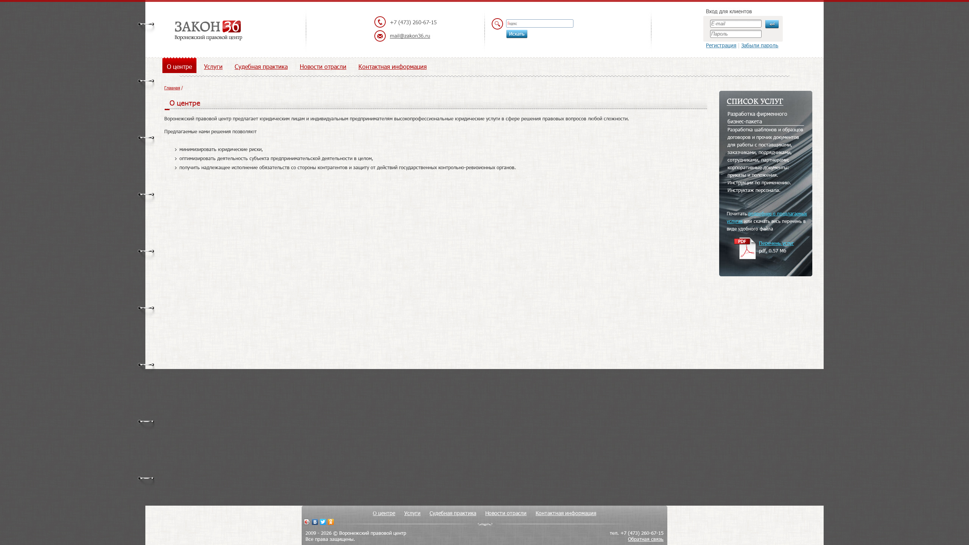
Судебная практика (261, 66)
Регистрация (721, 45)
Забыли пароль (759, 45)
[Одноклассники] (331, 522)
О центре (179, 66)
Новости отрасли (323, 66)
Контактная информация (392, 66)
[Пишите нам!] (405, 36)
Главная (172, 87)
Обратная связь (646, 539)
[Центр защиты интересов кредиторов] (208, 31)
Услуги (213, 66)
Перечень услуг (776, 243)
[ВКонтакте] (315, 522)
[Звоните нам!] (405, 22)
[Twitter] (323, 522)
